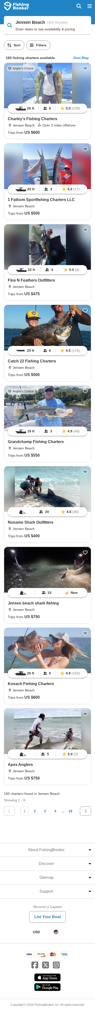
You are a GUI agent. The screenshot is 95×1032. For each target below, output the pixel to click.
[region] (47, 108)
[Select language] (56, 932)
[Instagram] (56, 965)
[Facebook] (34, 965)
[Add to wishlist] (85, 68)
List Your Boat (47, 917)
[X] (45, 965)
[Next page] (85, 811)
